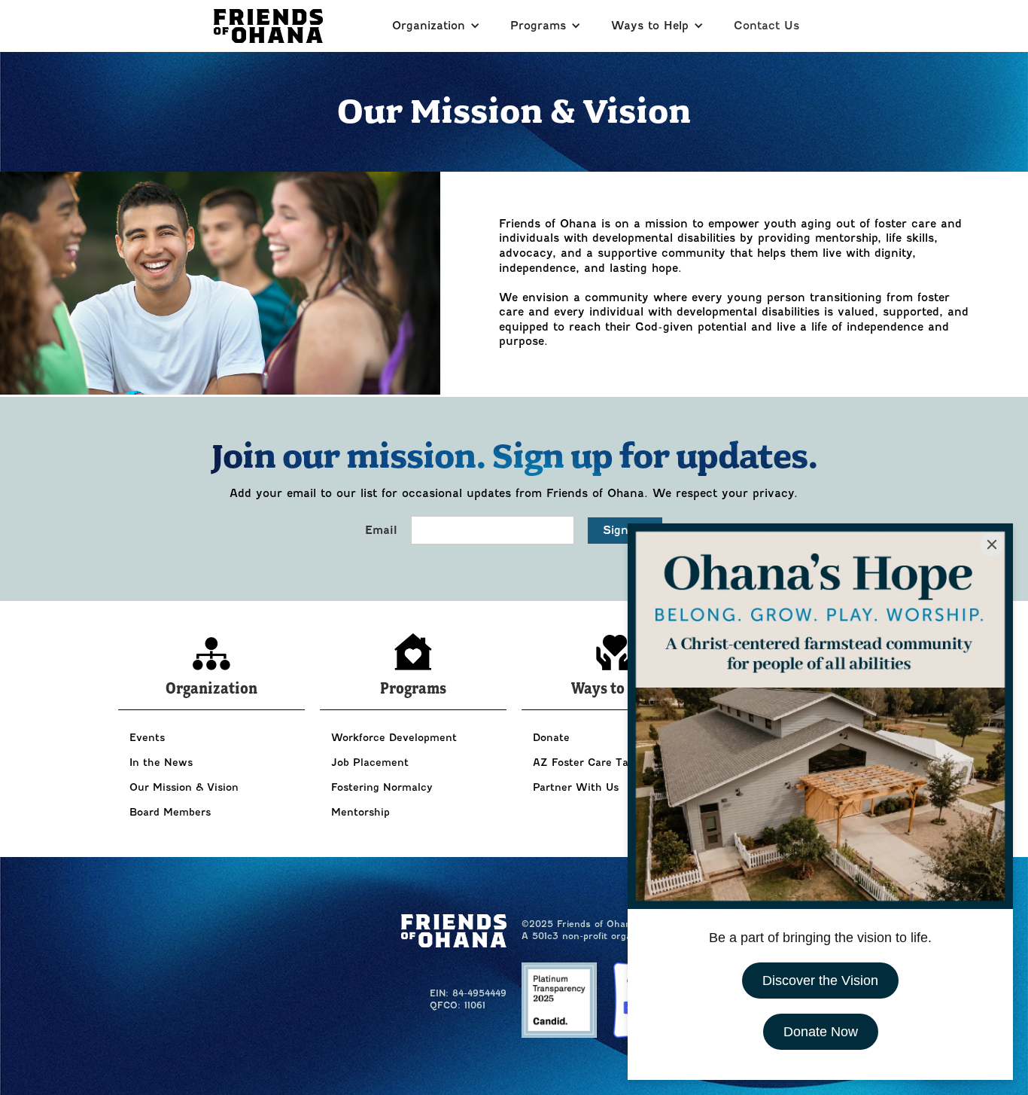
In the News (161, 762)
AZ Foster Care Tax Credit (601, 762)
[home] (268, 26)
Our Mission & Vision (184, 787)
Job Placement (370, 762)
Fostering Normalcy (382, 787)
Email (381, 530)
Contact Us (766, 25)
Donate (551, 737)
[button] (436, 26)
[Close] (992, 544)
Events (147, 737)
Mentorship (360, 812)
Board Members (170, 812)
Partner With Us (576, 787)
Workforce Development (394, 737)
